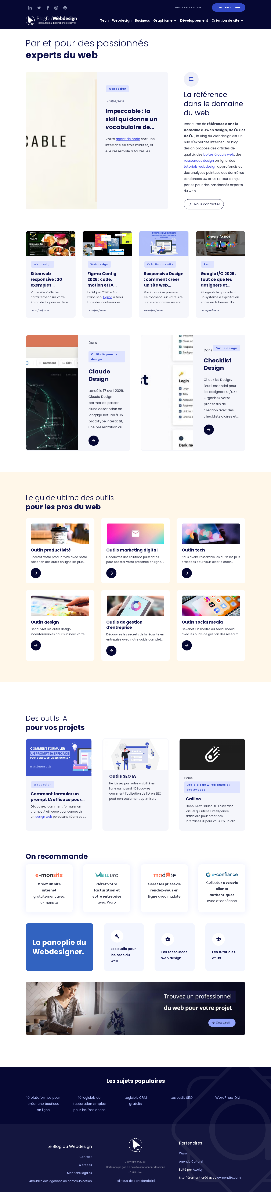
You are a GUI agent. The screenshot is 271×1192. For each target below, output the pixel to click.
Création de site (226, 20)
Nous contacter (188, 7)
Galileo (193, 799)
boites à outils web (218, 154)
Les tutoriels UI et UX (224, 955)
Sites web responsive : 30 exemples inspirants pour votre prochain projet (47, 279)
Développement (194, 20)
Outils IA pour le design (104, 356)
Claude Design (99, 375)
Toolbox (224, 7)
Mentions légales (79, 1173)
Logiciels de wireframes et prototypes (208, 787)
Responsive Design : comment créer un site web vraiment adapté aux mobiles (164, 279)
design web (43, 817)
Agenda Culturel (191, 1161)
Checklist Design (217, 364)
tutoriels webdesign (200, 166)
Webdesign (121, 20)
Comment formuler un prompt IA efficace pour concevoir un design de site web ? (56, 797)
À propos (85, 1165)
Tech (104, 20)
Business (142, 20)
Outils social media (202, 622)
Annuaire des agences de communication (60, 1181)
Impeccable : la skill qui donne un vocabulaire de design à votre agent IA (131, 119)
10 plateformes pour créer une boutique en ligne (43, 1103)
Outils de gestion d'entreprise (124, 625)
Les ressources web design (174, 955)
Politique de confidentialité (135, 1181)
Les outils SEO (181, 1097)
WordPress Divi (227, 1097)
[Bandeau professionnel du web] (135, 1008)
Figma (107, 297)
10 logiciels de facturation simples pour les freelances (89, 1103)
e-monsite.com (229, 1177)
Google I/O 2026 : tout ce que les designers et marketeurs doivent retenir (218, 279)
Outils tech (193, 550)
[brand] (52, 20)
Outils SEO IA (122, 776)
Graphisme (163, 20)
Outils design (226, 348)
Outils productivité (51, 550)
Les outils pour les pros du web (123, 955)
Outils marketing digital (132, 550)
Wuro (183, 1153)
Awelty (198, 1169)
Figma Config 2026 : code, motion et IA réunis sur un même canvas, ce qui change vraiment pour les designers (106, 279)
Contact (85, 1157)
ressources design (199, 160)
